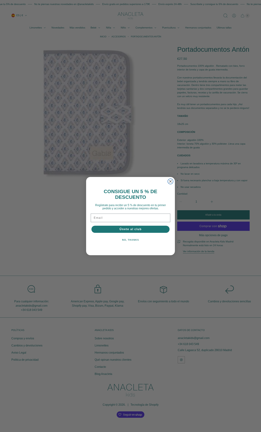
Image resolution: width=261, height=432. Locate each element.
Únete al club (130, 229)
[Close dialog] (170, 181)
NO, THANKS (130, 240)
